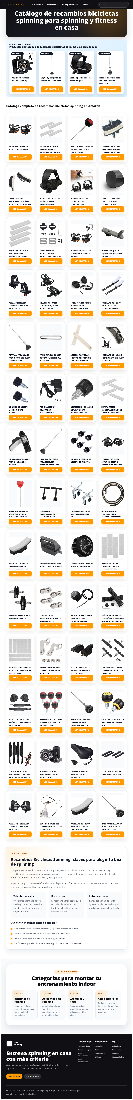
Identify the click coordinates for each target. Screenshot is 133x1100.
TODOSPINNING (14, 4)
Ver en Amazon (23, 89)
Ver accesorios (32, 1076)
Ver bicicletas (14, 1076)
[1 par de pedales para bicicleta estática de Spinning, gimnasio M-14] (51, 546)
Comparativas (84, 1046)
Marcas (85, 4)
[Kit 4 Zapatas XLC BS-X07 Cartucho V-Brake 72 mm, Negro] (112, 754)
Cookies (115, 1053)
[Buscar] (125, 4)
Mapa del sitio (118, 1057)
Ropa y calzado (69, 4)
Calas (97, 1050)
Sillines (98, 1057)
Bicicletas (36, 4)
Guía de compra (84, 1050)
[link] (22, 72)
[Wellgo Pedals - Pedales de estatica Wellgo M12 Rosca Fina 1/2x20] (82, 650)
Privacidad (116, 1050)
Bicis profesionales (83, 1054)
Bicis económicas (83, 1060)
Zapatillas (99, 1046)
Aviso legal (116, 1046)
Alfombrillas (100, 1053)
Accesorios (51, 4)
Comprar (20, 157)
